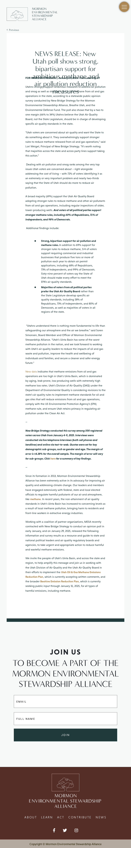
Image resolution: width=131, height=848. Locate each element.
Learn (47, 817)
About (30, 817)
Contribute (79, 817)
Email (21, 701)
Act (60, 817)
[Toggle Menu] (124, 7)
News (101, 817)
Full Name (25, 718)
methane (35, 499)
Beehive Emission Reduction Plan (59, 581)
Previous (13, 30)
